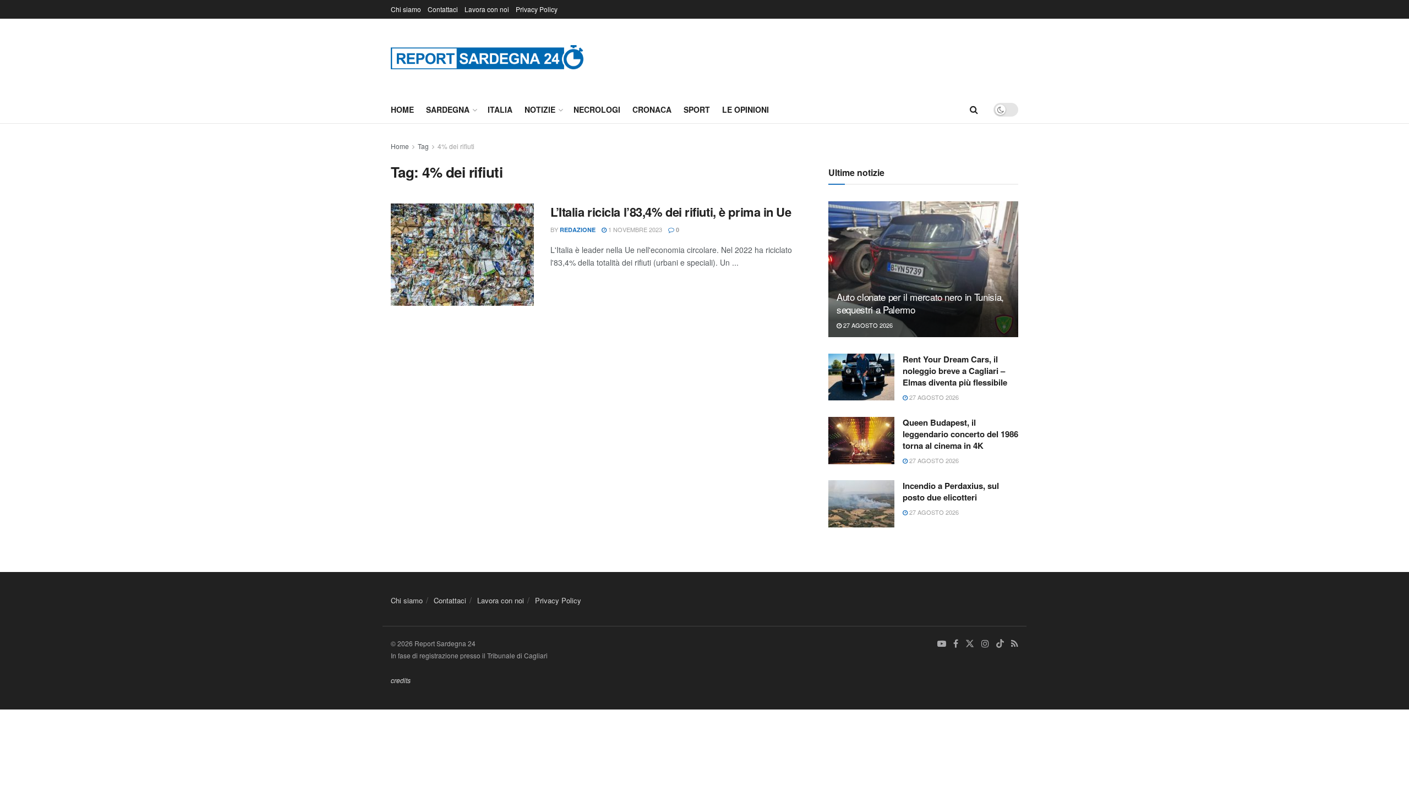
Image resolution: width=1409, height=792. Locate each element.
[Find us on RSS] (1014, 643)
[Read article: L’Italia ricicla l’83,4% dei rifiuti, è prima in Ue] (462, 255)
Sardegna (447, 109)
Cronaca (651, 109)
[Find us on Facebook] (955, 643)
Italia (500, 109)
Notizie (540, 109)
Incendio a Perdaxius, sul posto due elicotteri (951, 491)
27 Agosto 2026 (867, 325)
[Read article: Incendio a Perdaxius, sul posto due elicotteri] (861, 503)
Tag (423, 146)
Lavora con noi (487, 9)
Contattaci (443, 9)
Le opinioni (745, 109)
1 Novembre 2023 (634, 229)
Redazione (578, 230)
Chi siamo (406, 9)
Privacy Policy (537, 9)
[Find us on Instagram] (985, 643)
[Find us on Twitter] (969, 643)
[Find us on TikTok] (1000, 644)
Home (402, 109)
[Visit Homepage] (487, 57)
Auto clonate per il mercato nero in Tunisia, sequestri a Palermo (920, 303)
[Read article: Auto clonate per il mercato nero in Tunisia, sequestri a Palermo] (923, 269)
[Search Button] (974, 109)
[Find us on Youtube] (941, 643)
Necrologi (597, 109)
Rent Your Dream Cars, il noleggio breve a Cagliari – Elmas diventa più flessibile (955, 370)
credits (401, 680)
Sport (697, 109)
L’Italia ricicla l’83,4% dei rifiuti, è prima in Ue (670, 212)
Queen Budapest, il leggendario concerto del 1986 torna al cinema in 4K (960, 434)
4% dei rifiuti (456, 146)
